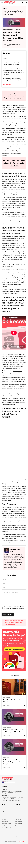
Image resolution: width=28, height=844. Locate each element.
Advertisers (17, 809)
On (7, 46)
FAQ (15, 836)
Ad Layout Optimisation (7, 827)
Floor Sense (4, 834)
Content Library (18, 832)
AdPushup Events (18, 823)
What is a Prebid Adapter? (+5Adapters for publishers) (14, 163)
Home (4, 11)
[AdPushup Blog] (9, 2)
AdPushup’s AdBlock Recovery (11, 381)
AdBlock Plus (15, 187)
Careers (3, 815)
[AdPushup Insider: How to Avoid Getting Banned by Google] (14, 747)
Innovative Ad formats (6, 823)
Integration (4, 811)
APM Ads (3, 832)
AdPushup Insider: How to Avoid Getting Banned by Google (12, 762)
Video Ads (4, 825)
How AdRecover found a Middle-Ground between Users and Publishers (13, 63)
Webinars (17, 825)
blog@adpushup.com (13, 542)
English (6, 782)
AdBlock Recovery (5, 829)
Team (3, 813)
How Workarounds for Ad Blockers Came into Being (13, 58)
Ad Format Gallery (19, 834)
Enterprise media (18, 813)
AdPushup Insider (12, 11)
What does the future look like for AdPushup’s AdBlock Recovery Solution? (13, 79)
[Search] (25, 2)
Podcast (16, 827)
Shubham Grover (15, 44)
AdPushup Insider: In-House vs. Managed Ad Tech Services (14, 731)
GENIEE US (7, 841)
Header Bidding (5, 821)
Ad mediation (4, 836)
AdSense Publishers (19, 806)
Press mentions (5, 809)
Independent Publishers (20, 811)
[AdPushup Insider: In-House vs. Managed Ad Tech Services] (14, 717)
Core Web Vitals (17, 371)
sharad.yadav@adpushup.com (10, 540)
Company (4, 806)
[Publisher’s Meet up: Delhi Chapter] (14, 687)
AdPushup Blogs (18, 821)
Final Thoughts (7, 84)
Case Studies (18, 829)
